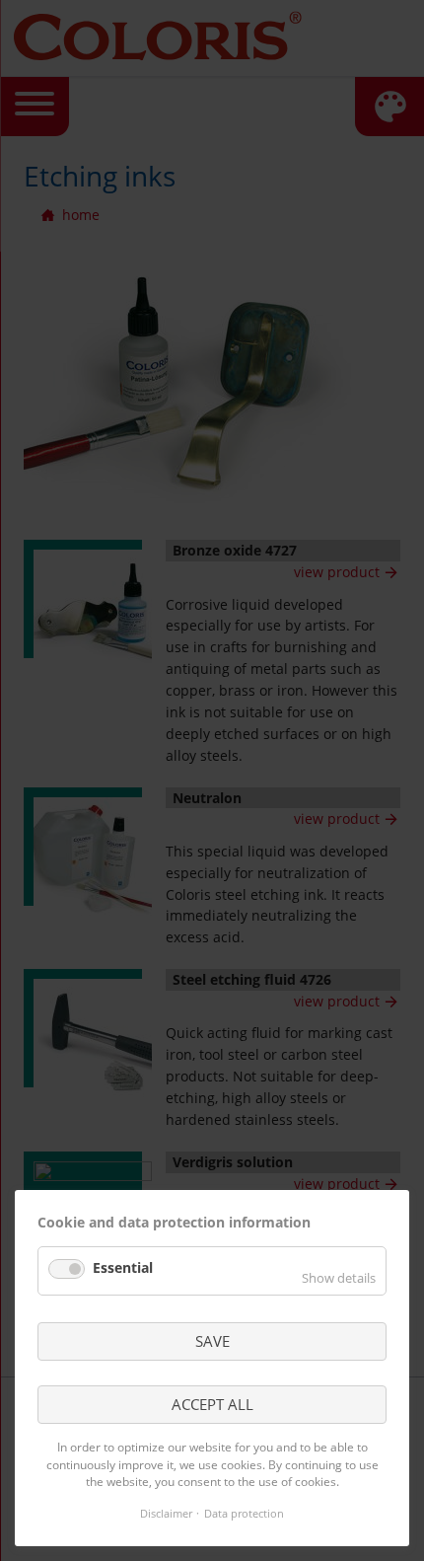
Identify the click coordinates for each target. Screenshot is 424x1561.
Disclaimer (166, 1513)
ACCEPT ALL (212, 1404)
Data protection (244, 1513)
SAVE (212, 1341)
